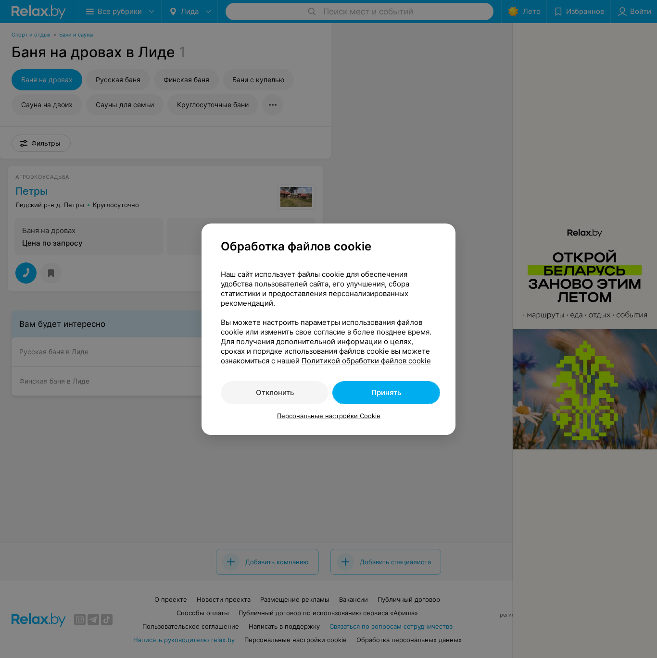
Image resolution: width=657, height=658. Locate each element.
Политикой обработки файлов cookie (366, 360)
